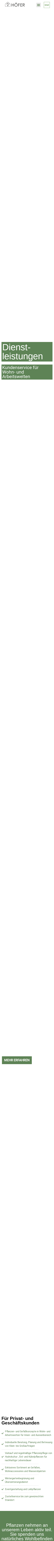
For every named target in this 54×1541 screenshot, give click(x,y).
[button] (38, 5)
